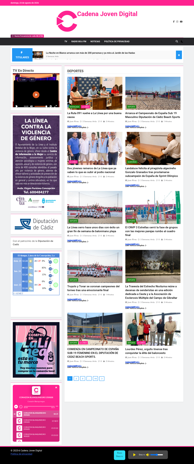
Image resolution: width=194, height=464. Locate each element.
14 (95, 378)
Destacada (74, 107)
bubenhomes (74, 126)
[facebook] (173, 21)
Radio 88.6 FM (78, 41)
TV (65, 41)
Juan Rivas (74, 121)
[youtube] (181, 21)
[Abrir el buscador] (177, 41)
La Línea (85, 107)
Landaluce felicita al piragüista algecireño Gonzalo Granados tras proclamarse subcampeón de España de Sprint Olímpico (151, 172)
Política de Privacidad (117, 41)
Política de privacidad (21, 454)
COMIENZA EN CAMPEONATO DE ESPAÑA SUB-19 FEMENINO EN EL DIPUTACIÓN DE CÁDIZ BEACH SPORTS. (93, 353)
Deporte (131, 107)
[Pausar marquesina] (179, 55)
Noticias (95, 41)
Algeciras (132, 162)
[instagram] (177, 21)
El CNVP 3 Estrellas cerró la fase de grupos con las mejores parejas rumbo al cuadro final (151, 231)
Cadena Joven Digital (107, 14)
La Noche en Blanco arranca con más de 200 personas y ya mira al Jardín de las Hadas (90, 53)
